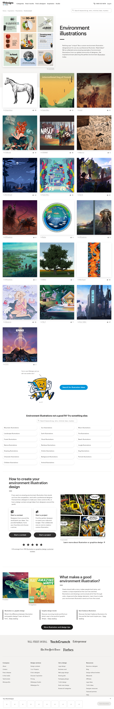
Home (5, 11)
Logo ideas (89, 682)
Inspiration (50, 3)
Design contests (35, 666)
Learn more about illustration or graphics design (83, 542)
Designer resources (92, 688)
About (4, 666)
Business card (62, 669)
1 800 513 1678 (101, 3)
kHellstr (44, 279)
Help (87, 695)
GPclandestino (8, 237)
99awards (89, 675)
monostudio (51, 69)
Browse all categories (64, 688)
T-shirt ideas (89, 685)
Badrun (44, 237)
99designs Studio (36, 682)
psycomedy (64, 540)
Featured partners (91, 691)
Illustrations (19, 11)
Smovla (81, 195)
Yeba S (44, 322)
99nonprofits (6, 682)
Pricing (33, 679)
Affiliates (88, 679)
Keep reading (13, 618)
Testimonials (6, 679)
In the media (6, 675)
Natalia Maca (45, 110)
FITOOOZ (45, 152)
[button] (110, 698)
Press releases (7, 672)
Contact (5, 669)
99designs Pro (35, 685)
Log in (109, 3)
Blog (87, 669)
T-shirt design (62, 682)
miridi (80, 110)
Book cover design (63, 685)
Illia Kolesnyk (8, 195)
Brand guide (62, 675)
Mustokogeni (82, 279)
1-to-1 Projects (35, 669)
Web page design (63, 672)
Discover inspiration (36, 675)
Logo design (62, 666)
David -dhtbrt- (83, 322)
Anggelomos (33, 604)
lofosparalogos (8, 110)
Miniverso (81, 152)
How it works (29, 3)
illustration (101, 54)
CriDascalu (8, 152)
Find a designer (40, 3)
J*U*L (6, 364)
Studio (58, 3)
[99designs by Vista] (8, 3)
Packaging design (63, 679)
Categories (20, 3)
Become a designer (92, 666)
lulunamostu (8, 322)
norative (6, 599)
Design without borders (93, 672)
